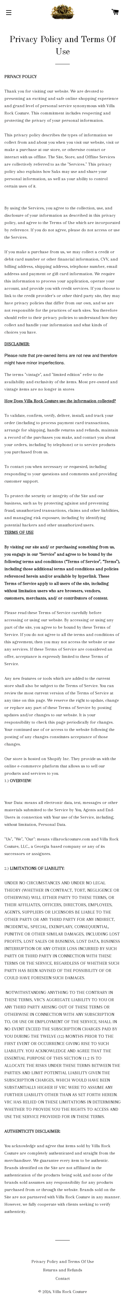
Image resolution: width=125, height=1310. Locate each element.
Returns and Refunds (62, 1270)
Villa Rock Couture (70, 1291)
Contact (63, 1278)
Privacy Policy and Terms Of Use (62, 1261)
